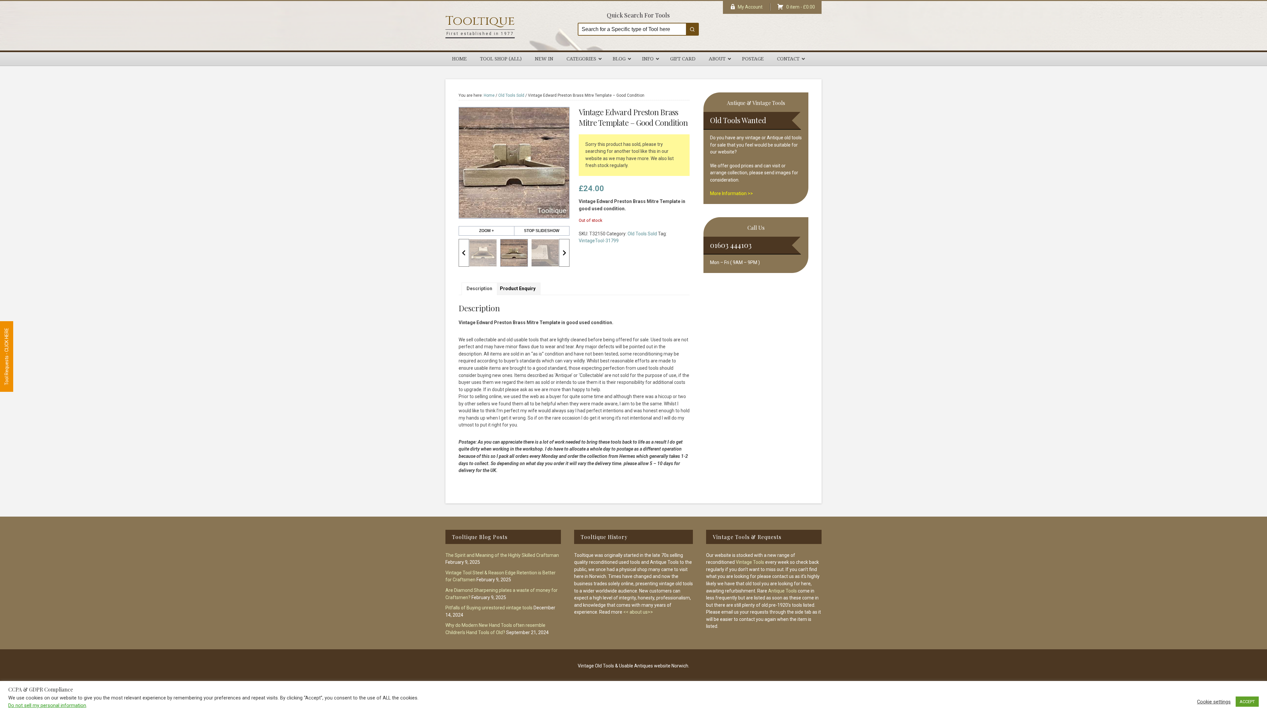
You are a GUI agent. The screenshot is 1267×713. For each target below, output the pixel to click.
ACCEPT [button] (1247, 701)
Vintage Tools (750, 562)
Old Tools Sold (511, 95)
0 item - (800, 7)
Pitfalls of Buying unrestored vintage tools (489, 607)
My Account (750, 7)
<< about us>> (638, 612)
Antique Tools (782, 591)
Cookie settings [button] (1214, 702)
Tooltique (480, 21)
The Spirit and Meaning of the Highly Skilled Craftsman (502, 555)
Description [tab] (479, 288)
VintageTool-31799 (599, 240)
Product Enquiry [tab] (518, 288)
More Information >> (731, 193)
